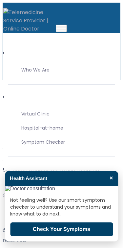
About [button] (16, 52)
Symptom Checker (43, 142)
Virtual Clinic (35, 114)
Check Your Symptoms (61, 229)
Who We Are (35, 70)
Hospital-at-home (42, 128)
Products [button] (19, 96)
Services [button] (19, 169)
